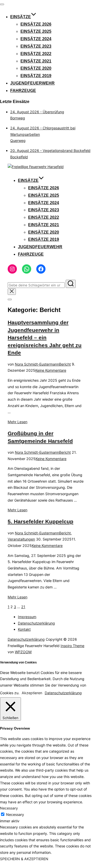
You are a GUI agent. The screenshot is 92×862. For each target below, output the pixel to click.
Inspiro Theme (72, 645)
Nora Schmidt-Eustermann (37, 364)
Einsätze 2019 (35, 76)
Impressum (27, 617)
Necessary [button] (9, 808)
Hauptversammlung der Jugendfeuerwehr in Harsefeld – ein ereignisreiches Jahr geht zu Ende (45, 337)
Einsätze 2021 (35, 61)
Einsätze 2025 (35, 31)
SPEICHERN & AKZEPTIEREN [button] (24, 859)
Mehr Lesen (17, 422)
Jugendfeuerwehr (32, 83)
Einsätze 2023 (35, 46)
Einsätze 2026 (35, 24)
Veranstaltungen (21, 539)
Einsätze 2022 (35, 53)
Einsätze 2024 (35, 39)
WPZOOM (23, 652)
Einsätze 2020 (35, 68)
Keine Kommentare (50, 370)
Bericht (65, 364)
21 (23, 607)
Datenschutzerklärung (36, 623)
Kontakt (24, 629)
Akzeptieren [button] (32, 693)
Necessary (15, 814)
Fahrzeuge (23, 90)
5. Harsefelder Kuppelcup (40, 521)
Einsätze (20, 17)
